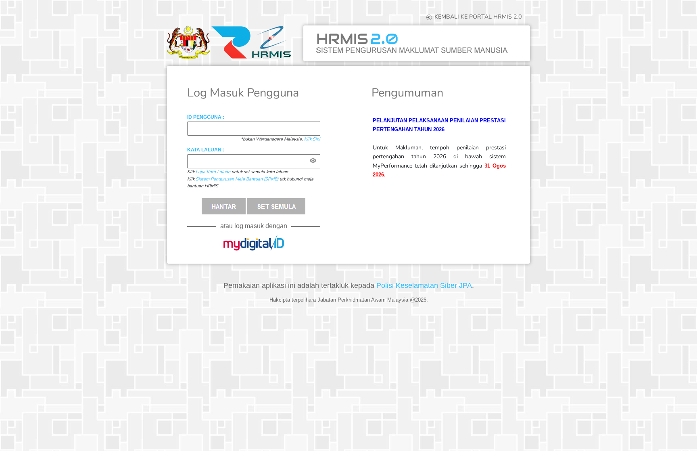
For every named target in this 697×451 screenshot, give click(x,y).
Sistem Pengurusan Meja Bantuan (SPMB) (237, 179)
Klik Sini (312, 139)
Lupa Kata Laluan (213, 172)
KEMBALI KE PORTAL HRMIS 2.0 (477, 17)
